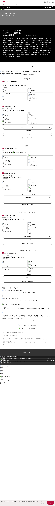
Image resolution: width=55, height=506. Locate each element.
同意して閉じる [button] (50, 502)
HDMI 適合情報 (27, 131)
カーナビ (14, 4)
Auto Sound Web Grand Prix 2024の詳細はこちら (10, 73)
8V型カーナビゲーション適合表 (28, 194)
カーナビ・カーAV (8, 4)
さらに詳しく (27, 320)
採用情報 (46, 1)
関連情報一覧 (27, 134)
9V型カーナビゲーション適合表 (27, 127)
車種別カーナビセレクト (27, 138)
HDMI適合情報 (27, 236)
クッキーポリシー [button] (43, 502)
